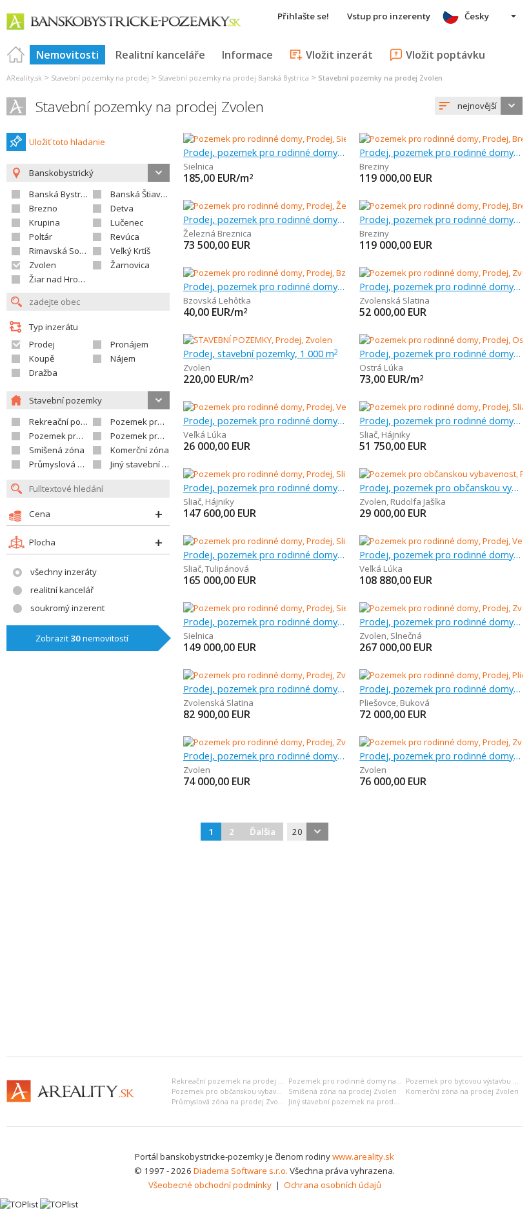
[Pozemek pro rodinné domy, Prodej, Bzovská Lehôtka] (288, 272)
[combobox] (479, 106)
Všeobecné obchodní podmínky (210, 1185)
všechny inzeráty (63, 572)
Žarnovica (130, 265)
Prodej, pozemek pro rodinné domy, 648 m (264, 152)
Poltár (40, 236)
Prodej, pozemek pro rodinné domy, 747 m (264, 621)
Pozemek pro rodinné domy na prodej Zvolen (367, 1081)
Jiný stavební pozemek (154, 464)
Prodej (42, 344)
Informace (247, 55)
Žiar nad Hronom (62, 279)
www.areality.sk (363, 1156)
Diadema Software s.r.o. (241, 1170)
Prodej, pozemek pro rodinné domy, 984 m (441, 755)
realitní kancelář (62, 590)
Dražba (43, 372)
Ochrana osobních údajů (332, 1185)
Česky (476, 16)
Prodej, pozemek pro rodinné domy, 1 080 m (441, 621)
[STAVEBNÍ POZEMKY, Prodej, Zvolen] (257, 340)
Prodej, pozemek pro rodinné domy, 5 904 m (264, 487)
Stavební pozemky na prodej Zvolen (149, 107)
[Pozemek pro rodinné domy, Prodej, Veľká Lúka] (276, 407)
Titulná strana (16, 54)
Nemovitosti (67, 55)
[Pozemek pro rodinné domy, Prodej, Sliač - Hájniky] (281, 474)
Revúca (124, 236)
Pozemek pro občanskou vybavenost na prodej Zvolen (263, 1091)
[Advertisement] (264, 949)
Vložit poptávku (445, 55)
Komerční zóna (139, 450)
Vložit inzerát (339, 55)
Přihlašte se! (303, 16)
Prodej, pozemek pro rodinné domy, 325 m (264, 420)
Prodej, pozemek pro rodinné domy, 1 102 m (264, 286)
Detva (122, 208)
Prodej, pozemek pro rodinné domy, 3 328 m (441, 152)
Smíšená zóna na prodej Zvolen (342, 1091)
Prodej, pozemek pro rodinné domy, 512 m (441, 554)
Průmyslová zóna (63, 464)
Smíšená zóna (57, 450)
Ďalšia (262, 831)
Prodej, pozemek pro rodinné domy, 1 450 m (264, 219)
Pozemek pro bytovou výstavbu (91, 436)
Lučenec (126, 222)
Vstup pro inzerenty (388, 16)
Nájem (122, 358)
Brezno (43, 208)
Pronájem (129, 344)
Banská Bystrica (60, 194)
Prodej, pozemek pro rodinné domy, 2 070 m (441, 420)
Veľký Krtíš (130, 251)
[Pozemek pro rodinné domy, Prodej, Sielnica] (269, 138)
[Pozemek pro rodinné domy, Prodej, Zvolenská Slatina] (289, 675)
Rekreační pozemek (68, 421)
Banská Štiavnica (143, 194)
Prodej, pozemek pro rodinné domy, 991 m (264, 688)
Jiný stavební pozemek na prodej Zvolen (356, 1101)
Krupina (44, 222)
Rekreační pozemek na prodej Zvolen (236, 1081)
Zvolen (42, 265)
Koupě (41, 358)
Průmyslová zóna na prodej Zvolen (230, 1101)
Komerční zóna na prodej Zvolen (462, 1091)
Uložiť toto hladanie (67, 142)
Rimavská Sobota (63, 251)
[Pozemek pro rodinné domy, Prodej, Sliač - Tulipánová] (288, 541)
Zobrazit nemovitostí (81, 638)
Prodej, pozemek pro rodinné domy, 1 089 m (441, 286)
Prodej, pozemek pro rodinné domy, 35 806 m (441, 688)
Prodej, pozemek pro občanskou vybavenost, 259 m (441, 487)
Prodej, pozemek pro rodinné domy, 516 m (264, 554)
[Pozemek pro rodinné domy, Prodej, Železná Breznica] (288, 205)
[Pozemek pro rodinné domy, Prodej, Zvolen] (268, 742)
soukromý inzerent (67, 608)
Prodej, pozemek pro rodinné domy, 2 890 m (441, 353)
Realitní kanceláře (160, 55)
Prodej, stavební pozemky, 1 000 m (260, 353)
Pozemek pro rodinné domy (164, 421)
